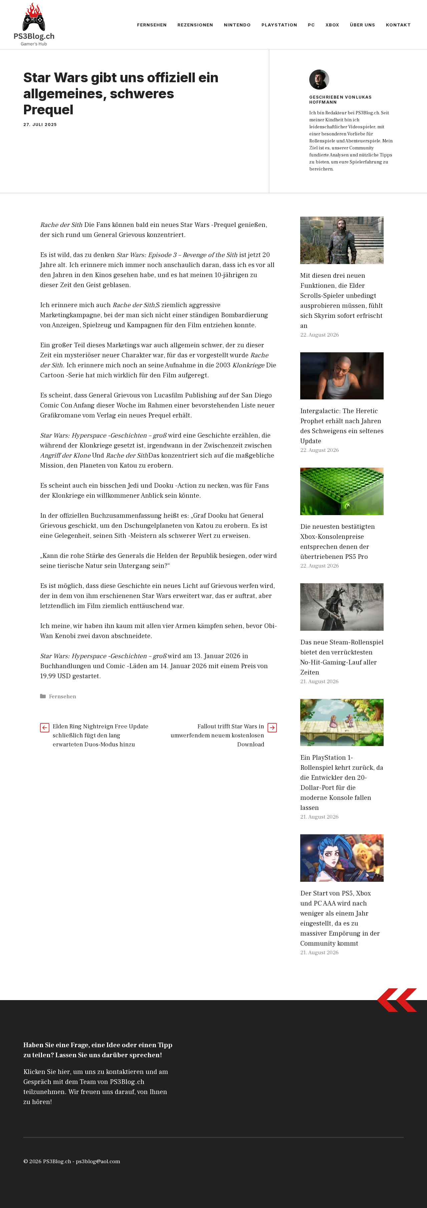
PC (311, 24)
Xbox (332, 24)
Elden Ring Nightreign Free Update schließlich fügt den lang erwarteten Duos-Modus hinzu (100, 735)
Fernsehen (152, 24)
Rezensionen (195, 24)
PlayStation (279, 24)
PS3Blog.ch (57, 1161)
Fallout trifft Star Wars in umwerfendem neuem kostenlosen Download (217, 735)
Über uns (362, 24)
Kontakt (398, 24)
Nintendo (237, 24)
